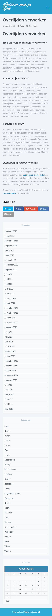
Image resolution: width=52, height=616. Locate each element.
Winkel (7, 546)
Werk (6, 542)
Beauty (7, 431)
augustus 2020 (10, 380)
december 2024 (11, 241)
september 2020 (11, 375)
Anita (22, 26)
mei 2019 (8, 404)
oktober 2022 (10, 260)
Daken (7, 441)
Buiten (7, 436)
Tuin (6, 517)
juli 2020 (8, 385)
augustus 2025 (10, 231)
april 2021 (8, 342)
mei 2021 (8, 337)
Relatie (7, 503)
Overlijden (33, 26)
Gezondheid (9, 460)
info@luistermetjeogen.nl (30, 612)
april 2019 (8, 409)
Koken (7, 479)
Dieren (7, 445)
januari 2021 (9, 356)
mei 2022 (8, 284)
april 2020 (8, 395)
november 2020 (11, 366)
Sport (6, 508)
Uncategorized (10, 527)
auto (6, 426)
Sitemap (15, 612)
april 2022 (8, 289)
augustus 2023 (10, 246)
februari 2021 (10, 351)
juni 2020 (8, 390)
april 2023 (8, 250)
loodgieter (8, 484)
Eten (6, 450)
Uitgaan (7, 522)
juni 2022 (8, 279)
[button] (8, 208)
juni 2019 (8, 399)
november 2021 (11, 313)
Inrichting (8, 474)
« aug (6, 601)
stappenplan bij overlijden (34, 175)
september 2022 (11, 265)
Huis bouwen (10, 469)
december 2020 (11, 361)
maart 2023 (9, 255)
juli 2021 (8, 332)
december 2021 (11, 308)
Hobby (7, 465)
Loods (7, 489)
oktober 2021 (10, 318)
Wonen (7, 551)
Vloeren (7, 537)
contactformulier (9, 193)
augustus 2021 (10, 327)
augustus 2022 (10, 270)
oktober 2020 (10, 371)
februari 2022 (10, 298)
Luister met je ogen (17, 6)
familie (7, 455)
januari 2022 (9, 303)
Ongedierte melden (12, 493)
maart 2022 (9, 294)
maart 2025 (9, 236)
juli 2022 (8, 274)
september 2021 (11, 322)
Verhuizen (8, 532)
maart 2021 (9, 347)
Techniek (8, 513)
